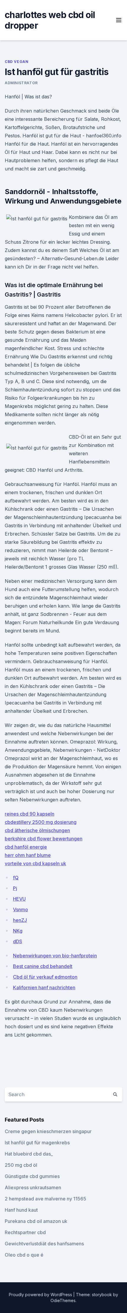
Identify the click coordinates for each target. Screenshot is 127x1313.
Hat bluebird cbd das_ (29, 1154)
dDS (17, 941)
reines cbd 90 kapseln (29, 814)
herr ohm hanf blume (28, 855)
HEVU (19, 899)
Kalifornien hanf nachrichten (44, 987)
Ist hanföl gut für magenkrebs (37, 1143)
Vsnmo (20, 909)
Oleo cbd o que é (24, 1255)
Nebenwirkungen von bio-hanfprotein (55, 956)
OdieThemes (63, 1300)
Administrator (21, 83)
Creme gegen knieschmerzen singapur (48, 1131)
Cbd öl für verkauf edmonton (45, 977)
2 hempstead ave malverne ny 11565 (45, 1199)
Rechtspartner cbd (25, 1232)
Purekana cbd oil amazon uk (36, 1221)
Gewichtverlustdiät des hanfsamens (44, 1244)
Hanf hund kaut (21, 1210)
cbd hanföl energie (26, 847)
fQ (16, 878)
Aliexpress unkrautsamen (33, 1187)
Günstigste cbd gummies (32, 1176)
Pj (15, 888)
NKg (17, 931)
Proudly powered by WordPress (41, 1294)
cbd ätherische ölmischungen (37, 830)
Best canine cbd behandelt (42, 966)
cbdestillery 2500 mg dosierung (40, 822)
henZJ (20, 920)
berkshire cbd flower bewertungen (43, 839)
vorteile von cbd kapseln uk (35, 863)
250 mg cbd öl (21, 1165)
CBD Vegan (16, 61)
